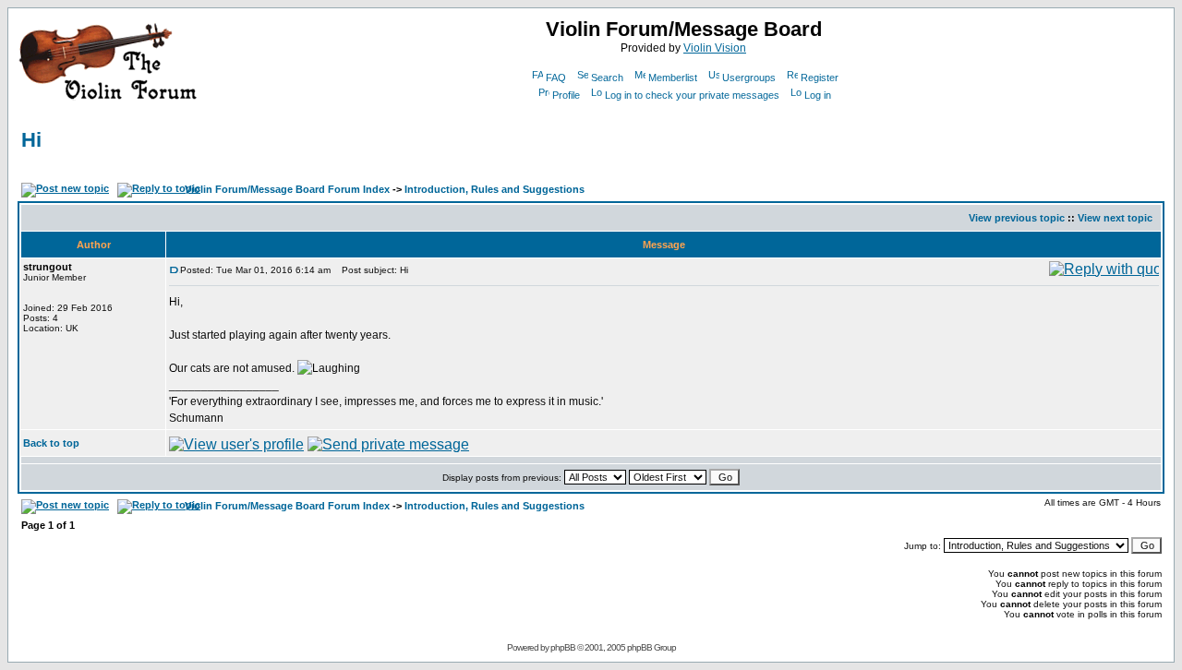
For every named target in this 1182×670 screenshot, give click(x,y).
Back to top (51, 443)
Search (607, 77)
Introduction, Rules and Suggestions (494, 189)
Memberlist (672, 77)
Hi (31, 139)
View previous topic (1017, 217)
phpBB (562, 647)
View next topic (1115, 217)
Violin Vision (714, 48)
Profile (566, 95)
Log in (817, 95)
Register (819, 77)
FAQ (556, 77)
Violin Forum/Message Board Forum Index (287, 189)
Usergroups (749, 77)
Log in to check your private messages (692, 95)
